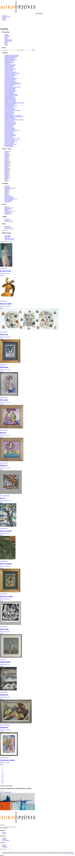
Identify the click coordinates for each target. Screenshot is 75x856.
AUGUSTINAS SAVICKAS (10, 122)
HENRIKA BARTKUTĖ (9, 60)
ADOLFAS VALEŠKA (9, 137)
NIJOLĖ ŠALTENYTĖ (9, 120)
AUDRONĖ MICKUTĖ (9, 96)
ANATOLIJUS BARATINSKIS (11, 59)
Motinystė (6, 169)
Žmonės (6, 180)
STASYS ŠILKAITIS (9, 126)
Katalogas (4, 844)
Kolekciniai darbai (8, 40)
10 (2, 771)
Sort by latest (7, 237)
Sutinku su (5, 792)
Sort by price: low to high (9, 238)
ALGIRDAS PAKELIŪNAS (10, 101)
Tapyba (6, 44)
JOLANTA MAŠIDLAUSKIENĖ (11, 95)
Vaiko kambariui (8, 213)
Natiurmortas (7, 170)
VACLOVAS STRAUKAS (10, 131)
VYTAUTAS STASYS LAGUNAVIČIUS (13, 86)
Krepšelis (4, 845)
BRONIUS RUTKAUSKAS (10, 118)
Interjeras (6, 159)
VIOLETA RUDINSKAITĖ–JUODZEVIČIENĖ (14, 116)
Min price (4, 50)
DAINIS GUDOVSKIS (9, 70)
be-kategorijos (7, 35)
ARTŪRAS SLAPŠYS (9, 127)
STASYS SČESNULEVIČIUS (10, 124)
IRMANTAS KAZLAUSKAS (10, 81)
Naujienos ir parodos (6, 16)
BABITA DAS (7, 63)
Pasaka (6, 171)
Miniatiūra (6, 166)
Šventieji (6, 176)
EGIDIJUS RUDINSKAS (10, 117)
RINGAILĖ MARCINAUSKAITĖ (11, 94)
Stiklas (6, 42)
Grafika (6, 37)
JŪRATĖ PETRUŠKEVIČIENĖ (11, 106)
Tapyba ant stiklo (8, 200)
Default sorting (7, 235)
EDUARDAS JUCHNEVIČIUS (11, 75)
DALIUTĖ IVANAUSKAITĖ (10, 72)
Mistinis (6, 167)
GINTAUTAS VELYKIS (9, 142)
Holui (6, 209)
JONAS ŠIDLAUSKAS (9, 125)
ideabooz (6, 828)
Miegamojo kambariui (9, 211)
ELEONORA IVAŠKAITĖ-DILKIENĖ (12, 73)
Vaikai (6, 178)
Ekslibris (6, 155)
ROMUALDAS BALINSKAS (10, 57)
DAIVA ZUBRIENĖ (9, 145)
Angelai (6, 153)
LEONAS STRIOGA (9, 132)
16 (2, 778)
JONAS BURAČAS (8, 61)
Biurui (6, 206)
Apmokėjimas (5, 846)
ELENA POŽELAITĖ (9, 111)
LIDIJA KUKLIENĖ (9, 85)
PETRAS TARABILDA (9, 133)
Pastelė (6, 193)
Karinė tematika (8, 161)
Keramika (6, 38)
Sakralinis (6, 174)
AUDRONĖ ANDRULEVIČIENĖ (11, 56)
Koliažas (6, 192)
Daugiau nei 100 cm (8, 221)
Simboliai (6, 175)
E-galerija (4, 18)
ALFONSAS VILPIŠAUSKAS (11, 144)
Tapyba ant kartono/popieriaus (10, 198)
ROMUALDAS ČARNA (9, 62)
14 (2, 776)
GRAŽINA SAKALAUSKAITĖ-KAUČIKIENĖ (14, 119)
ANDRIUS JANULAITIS (10, 74)
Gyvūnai (6, 158)
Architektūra (7, 154)
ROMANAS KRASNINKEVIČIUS (11, 82)
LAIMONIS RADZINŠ (9, 113)
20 (2, 782)
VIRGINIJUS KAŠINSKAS (10, 79)
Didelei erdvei (7, 208)
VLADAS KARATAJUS (9, 77)
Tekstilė (6, 45)
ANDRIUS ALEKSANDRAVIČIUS (12, 55)
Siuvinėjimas (7, 195)
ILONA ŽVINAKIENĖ (9, 146)
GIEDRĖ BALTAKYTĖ (9, 58)
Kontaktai (4, 19)
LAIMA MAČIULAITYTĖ (10, 90)
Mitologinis (7, 168)
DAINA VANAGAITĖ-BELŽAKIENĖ (12, 138)
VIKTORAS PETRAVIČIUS (10, 103)
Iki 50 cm (6, 219)
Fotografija (7, 36)
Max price (19, 50)
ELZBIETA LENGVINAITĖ (10, 88)
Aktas (6, 152)
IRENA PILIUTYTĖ (9, 107)
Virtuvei (6, 214)
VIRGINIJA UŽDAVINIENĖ (10, 135)
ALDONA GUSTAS (9, 71)
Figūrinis (6, 156)
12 (2, 773)
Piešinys (6, 194)
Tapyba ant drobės (8, 197)
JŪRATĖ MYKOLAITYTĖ (10, 99)
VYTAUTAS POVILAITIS (10, 109)
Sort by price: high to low (9, 239)
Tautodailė (7, 177)
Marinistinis (7, 163)
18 (2, 780)
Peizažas (6, 172)
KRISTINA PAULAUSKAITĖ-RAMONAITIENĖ (14, 102)
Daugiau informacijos (70, 853)
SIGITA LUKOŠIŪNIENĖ (10, 89)
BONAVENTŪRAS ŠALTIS (10, 121)
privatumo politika (7, 792)
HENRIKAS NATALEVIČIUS (11, 100)
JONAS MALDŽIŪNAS (9, 92)
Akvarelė (6, 34)
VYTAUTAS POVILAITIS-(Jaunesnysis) (12, 110)
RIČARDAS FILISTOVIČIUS (10, 68)
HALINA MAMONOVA (9, 93)
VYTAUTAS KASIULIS (9, 80)
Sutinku (1, 855)
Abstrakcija (7, 151)
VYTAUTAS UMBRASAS (10, 134)
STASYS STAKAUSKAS (10, 128)
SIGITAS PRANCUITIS (9, 112)
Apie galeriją (4, 15)
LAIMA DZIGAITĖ (8, 67)
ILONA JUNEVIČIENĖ (9, 76)
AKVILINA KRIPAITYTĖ (10, 84)
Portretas (6, 173)
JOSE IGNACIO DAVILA (10, 65)
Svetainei (6, 212)
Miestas (6, 165)
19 (2, 781)
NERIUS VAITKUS (8, 136)
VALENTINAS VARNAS (10, 139)
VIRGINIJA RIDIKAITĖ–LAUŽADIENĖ (13, 115)
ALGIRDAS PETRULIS (9, 104)
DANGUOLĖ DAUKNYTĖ (10, 64)
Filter (33, 50)
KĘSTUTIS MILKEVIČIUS (10, 98)
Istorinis (6, 160)
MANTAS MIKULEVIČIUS (10, 97)
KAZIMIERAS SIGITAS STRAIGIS (12, 130)
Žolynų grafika (7, 201)
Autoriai (3, 17)
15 (2, 777)
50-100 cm (7, 220)
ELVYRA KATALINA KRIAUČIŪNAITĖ (13, 83)
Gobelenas (7, 189)
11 (2, 772)
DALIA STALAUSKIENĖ (10, 129)
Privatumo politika (5, 840)
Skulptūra (6, 41)
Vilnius (6, 179)
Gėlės (6, 157)
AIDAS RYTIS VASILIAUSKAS (11, 140)
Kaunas (6, 162)
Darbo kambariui (8, 207)
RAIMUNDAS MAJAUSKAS (10, 91)
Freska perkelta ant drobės (9, 188)
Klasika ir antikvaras (8, 39)
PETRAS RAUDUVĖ (9, 114)
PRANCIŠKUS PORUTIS (10, 108)
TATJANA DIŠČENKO (9, 66)
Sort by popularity (8, 236)
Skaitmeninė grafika (8, 196)
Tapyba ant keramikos (9, 199)
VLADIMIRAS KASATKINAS (11, 78)
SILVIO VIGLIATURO (9, 143)
